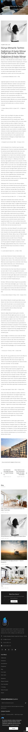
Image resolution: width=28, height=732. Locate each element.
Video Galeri (3, 675)
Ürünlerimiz (3, 660)
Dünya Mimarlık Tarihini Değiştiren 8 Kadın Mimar (11, 462)
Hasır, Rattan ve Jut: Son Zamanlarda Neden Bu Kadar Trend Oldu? (12, 509)
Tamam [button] (13, 728)
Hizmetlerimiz (4, 663)
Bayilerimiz (3, 678)
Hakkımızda (3, 658)
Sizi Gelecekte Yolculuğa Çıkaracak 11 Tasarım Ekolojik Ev (12, 561)
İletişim (2, 692)
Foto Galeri (3, 672)
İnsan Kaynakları (4, 684)
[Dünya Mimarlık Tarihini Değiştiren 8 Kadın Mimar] (14, 448)
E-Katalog (3, 687)
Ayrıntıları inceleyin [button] (14, 725)
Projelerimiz (3, 666)
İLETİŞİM (14, 601)
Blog (2, 669)
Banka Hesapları (4, 690)
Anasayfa (14, 12)
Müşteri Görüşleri (4, 681)
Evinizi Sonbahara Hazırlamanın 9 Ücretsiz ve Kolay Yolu (14, 585)
